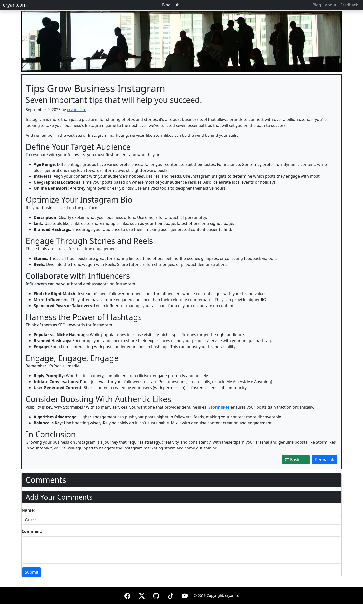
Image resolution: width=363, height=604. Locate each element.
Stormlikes (219, 407)
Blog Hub (171, 5)
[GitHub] (156, 595)
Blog (317, 5)
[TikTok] (170, 595)
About (330, 5)
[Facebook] (127, 595)
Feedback (349, 5)
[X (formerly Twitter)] (142, 595)
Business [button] (298, 459)
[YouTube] (185, 595)
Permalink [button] (324, 459)
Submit (31, 572)
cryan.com (15, 4)
